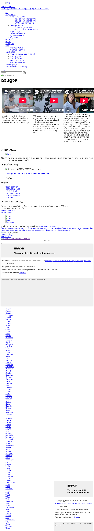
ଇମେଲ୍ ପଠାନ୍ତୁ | (7, 235)
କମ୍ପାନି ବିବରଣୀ (16, 58)
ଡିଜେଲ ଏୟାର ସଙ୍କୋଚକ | (24, 27)
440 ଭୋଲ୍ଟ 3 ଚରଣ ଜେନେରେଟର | (58, 230)
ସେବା (7, 46)
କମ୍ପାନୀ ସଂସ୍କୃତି (16, 56)
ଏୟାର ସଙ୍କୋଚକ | (17, 25)
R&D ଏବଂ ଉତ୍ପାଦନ (17, 60)
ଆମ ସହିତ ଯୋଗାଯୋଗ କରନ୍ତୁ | (17, 66)
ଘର (7, 13)
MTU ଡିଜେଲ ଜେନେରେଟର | (25, 23)
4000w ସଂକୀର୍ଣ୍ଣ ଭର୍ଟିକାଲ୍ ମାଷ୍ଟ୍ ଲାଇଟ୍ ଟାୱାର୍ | (65, 228)
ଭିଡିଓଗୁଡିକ (10, 44)
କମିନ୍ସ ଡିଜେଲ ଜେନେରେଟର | (25, 19)
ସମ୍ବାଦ (8, 42)
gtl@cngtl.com (6, 212)
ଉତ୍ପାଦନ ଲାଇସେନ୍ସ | (18, 62)
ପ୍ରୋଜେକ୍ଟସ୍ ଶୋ (12, 64)
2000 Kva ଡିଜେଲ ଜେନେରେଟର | (33, 230)
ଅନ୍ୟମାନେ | (14, 37)
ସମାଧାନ (8, 40)
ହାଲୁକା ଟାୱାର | (15, 31)
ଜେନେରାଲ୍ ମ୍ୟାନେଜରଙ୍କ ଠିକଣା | (22, 54)
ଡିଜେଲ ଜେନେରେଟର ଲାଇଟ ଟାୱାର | (14, 228)
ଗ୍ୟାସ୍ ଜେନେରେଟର (17, 35)
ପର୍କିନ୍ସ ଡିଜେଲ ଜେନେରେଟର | (25, 21)
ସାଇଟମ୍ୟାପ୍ (54, 226)
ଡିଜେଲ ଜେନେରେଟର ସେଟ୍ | (37, 228)
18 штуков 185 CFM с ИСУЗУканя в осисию (27, 173)
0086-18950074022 (8, 210)
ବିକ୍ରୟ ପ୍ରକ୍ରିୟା (17, 48)
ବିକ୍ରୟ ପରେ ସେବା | (17, 50)
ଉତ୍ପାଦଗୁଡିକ (10, 15)
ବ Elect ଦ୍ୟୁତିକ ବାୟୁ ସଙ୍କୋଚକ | (27, 29)
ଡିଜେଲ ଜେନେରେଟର (17, 17)
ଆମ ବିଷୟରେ (10, 52)
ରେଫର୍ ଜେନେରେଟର (17, 33)
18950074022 (6, 237)
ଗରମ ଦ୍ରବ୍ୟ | (43, 226)
